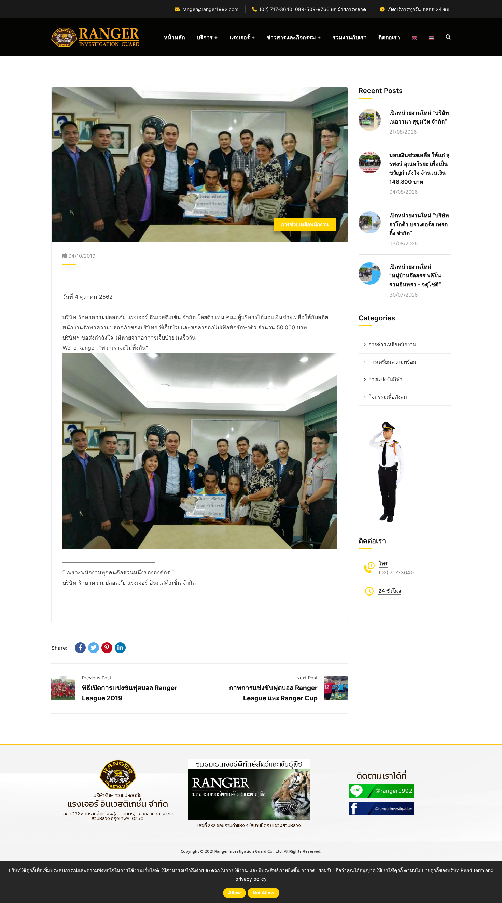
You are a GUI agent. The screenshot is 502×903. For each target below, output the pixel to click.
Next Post (307, 677)
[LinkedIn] (120, 647)
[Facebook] (80, 647)
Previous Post (96, 677)
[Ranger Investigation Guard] (95, 37)
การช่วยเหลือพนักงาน (305, 224)
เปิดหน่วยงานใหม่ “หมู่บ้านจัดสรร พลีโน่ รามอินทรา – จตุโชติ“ (415, 275)
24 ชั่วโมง (389, 591)
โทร (383, 563)
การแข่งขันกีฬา (385, 379)
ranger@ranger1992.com (210, 9)
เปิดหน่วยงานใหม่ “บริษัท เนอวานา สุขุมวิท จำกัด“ (419, 117)
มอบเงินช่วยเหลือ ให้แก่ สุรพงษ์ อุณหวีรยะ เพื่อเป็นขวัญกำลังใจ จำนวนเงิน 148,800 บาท (419, 168)
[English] (414, 37)
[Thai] (431, 37)
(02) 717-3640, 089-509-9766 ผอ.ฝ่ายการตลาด (313, 9)
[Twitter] (93, 647)
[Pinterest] (106, 647)
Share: (59, 648)
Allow (234, 892)
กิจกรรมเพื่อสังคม (387, 396)
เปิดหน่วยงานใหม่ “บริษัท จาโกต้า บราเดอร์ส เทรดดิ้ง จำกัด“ (419, 224)
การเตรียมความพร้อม (392, 362)
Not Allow (263, 892)
